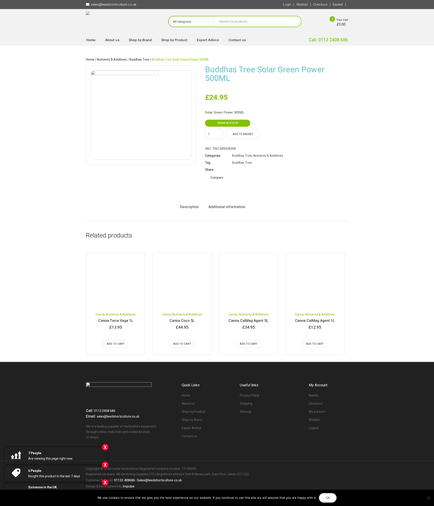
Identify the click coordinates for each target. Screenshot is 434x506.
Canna (100, 314)
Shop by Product (193, 411)
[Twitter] (337, 469)
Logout (314, 428)
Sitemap (246, 411)
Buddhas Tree (139, 59)
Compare (216, 177)
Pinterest (245, 170)
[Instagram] (344, 469)
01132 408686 (124, 480)
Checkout (315, 403)
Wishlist (314, 420)
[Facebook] (329, 469)
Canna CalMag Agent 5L (248, 320)
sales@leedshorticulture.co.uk (118, 416)
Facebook (234, 170)
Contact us (189, 436)
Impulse (128, 486)
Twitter (240, 170)
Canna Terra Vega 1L (115, 320)
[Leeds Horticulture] (122, 22)
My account (317, 411)
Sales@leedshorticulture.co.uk (159, 480)
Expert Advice (191, 428)
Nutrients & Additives (112, 59)
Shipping (246, 403)
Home (90, 59)
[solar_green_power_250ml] (141, 115)
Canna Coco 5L (182, 320)
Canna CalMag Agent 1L (315, 320)
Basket (313, 395)
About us (188, 403)
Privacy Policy (249, 395)
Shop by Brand (192, 420)
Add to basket (243, 134)
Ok (328, 498)
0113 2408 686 (104, 411)
